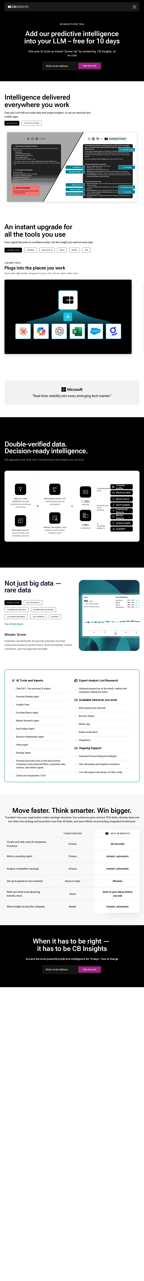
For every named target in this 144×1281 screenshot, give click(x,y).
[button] (68, 309)
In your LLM (12, 123)
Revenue (55, 617)
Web (86, 250)
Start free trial (89, 65)
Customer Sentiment (16, 617)
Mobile (74, 250)
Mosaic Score (13, 603)
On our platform (31, 123)
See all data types (13, 623)
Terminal (31, 250)
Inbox (61, 250)
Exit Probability (33, 603)
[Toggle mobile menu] (135, 6)
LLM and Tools (13, 250)
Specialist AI (47, 250)
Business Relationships (43, 610)
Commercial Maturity (16, 610)
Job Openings (38, 617)
